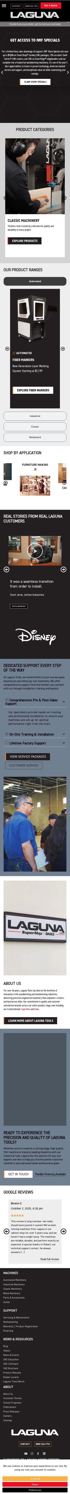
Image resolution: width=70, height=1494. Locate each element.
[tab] (35, 281)
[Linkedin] (44, 1454)
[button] (2, 72)
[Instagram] (32, 1454)
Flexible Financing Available (50, 1174)
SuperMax (25, 1009)
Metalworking (19, 606)
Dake (36, 1009)
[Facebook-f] (38, 1454)
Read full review (49, 1259)
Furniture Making (35, 465)
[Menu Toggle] (4, 5)
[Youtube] (26, 1454)
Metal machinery (22, 220)
